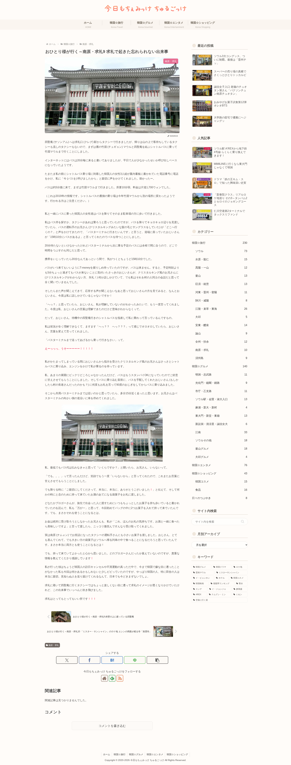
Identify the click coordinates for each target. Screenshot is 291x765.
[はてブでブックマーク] (112, 660)
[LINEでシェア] (135, 660)
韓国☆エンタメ (155, 754)
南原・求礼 (54, 645)
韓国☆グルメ (136, 754)
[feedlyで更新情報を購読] (112, 678)
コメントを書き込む (112, 726)
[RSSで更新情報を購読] (120, 678)
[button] (157, 660)
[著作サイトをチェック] (104, 678)
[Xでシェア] (67, 660)
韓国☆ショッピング (177, 754)
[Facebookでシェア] (89, 660)
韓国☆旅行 (119, 754)
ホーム (106, 754)
